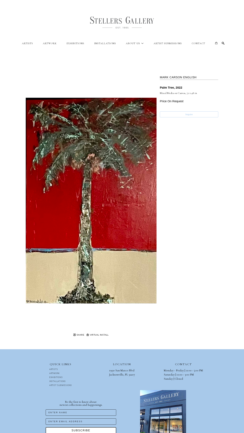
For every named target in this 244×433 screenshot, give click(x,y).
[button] (135, 43)
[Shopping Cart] (216, 43)
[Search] (223, 43)
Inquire (189, 114)
